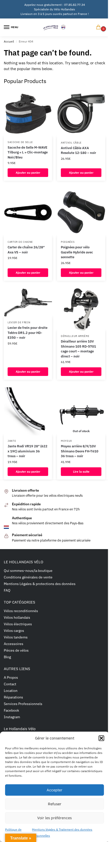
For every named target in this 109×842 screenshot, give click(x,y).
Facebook (11, 710)
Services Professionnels (23, 703)
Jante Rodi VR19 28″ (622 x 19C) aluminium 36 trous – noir (27, 451)
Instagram (12, 717)
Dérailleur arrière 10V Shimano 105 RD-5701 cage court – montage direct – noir (78, 348)
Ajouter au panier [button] (28, 172)
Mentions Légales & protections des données (40, 584)
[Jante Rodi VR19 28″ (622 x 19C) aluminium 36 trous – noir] (28, 411)
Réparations (13, 697)
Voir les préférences (54, 817)
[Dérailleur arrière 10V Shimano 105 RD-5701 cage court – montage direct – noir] (81, 309)
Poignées (68, 242)
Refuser (54, 803)
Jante (12, 441)
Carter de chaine (20, 242)
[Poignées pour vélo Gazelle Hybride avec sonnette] (81, 212)
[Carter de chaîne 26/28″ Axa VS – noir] (28, 212)
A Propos (11, 677)
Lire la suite (81, 471)
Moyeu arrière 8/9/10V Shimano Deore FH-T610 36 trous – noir (79, 451)
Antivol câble (71, 142)
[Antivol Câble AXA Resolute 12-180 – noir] (81, 113)
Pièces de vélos (16, 650)
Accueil (9, 41)
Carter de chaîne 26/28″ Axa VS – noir (26, 249)
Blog (7, 657)
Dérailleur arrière (75, 336)
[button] (101, 738)
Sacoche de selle (20, 142)
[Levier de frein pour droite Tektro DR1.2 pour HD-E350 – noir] (28, 302)
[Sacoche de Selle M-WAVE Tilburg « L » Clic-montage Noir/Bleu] (28, 113)
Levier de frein (19, 322)
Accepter (54, 790)
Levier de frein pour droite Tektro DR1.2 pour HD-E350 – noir (27, 333)
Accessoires (13, 643)
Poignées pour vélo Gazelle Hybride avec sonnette (77, 252)
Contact (10, 684)
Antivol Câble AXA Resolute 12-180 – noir (78, 150)
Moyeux (66, 441)
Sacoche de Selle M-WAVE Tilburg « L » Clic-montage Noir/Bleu (28, 152)
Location (10, 690)
